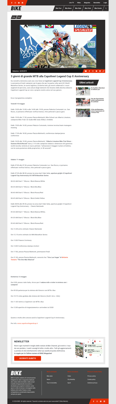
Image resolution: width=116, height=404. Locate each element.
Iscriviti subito (27, 358)
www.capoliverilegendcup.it (27, 323)
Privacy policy (91, 376)
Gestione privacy (92, 383)
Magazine (87, 2)
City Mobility (71, 379)
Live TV (71, 2)
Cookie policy (91, 379)
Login (105, 2)
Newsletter (96, 2)
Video (79, 2)
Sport (69, 383)
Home (13, 17)
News (18, 17)
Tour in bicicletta (52, 383)
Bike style (49, 376)
